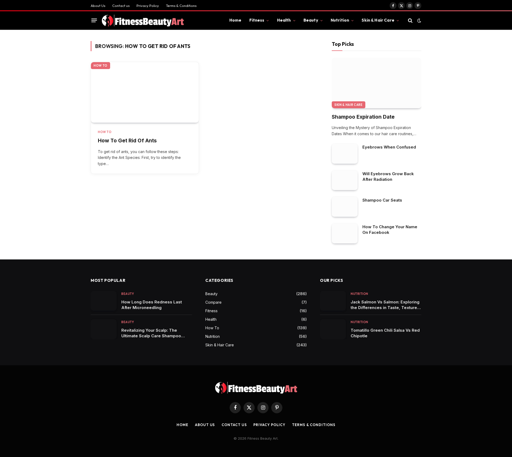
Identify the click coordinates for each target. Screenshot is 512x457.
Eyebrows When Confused (389, 147)
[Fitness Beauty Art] (143, 20)
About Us (98, 5)
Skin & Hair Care (378, 20)
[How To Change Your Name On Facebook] (345, 233)
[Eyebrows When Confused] (345, 154)
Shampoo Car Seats (382, 200)
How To (100, 65)
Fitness (256, 20)
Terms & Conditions (181, 5)
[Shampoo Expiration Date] (376, 83)
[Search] (410, 20)
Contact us (121, 5)
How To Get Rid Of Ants (127, 141)
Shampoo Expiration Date (363, 117)
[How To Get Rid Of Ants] (145, 92)
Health (284, 20)
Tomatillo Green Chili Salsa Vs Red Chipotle (385, 333)
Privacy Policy (148, 5)
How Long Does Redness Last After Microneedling (151, 304)
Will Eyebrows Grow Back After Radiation (388, 176)
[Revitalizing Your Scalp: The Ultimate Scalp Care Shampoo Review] (104, 329)
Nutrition (340, 20)
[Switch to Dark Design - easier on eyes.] (418, 20)
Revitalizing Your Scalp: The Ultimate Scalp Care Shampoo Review (151, 333)
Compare (213, 302)
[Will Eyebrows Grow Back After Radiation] (345, 180)
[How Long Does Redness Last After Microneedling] (104, 301)
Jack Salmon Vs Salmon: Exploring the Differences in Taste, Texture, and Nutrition (385, 304)
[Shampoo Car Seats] (345, 207)
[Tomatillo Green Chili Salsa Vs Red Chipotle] (333, 329)
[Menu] (94, 20)
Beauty (310, 20)
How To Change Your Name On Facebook (389, 229)
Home (235, 20)
